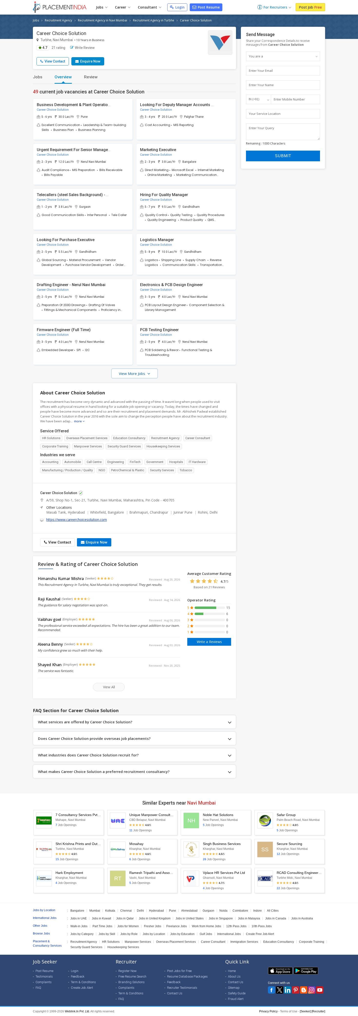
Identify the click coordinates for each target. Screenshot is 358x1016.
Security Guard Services (86, 947)
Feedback (78, 976)
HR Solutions (111, 941)
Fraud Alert (236, 999)
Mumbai (94, 910)
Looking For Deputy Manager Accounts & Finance (184, 104)
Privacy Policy (268, 1011)
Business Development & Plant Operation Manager (82, 104)
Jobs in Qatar (125, 918)
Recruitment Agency (58, 20)
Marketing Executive (158, 149)
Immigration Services (244, 941)
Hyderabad (156, 910)
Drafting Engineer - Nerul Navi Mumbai (71, 284)
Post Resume (208, 7)
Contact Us (174, 993)
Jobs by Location (154, 934)
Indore (257, 910)
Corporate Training (311, 941)
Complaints (44, 982)
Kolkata (110, 910)
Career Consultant (213, 941)
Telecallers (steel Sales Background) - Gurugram (80, 194)
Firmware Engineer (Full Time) (64, 329)
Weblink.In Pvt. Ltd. (77, 1011)
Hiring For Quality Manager (164, 194)
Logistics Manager (157, 239)
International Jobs (229, 934)
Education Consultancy (278, 941)
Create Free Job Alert (260, 934)
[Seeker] (305, 1011)
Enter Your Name (261, 85)
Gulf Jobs (206, 934)
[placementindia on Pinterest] (295, 990)
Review (91, 76)
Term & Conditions (83, 982)
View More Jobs (132, 373)
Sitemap (234, 987)
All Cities (273, 910)
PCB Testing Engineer (159, 329)
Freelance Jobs (176, 926)
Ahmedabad (189, 910)
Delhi (140, 910)
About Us (234, 976)
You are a (256, 56)
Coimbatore (240, 910)
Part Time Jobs (102, 926)
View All (109, 687)
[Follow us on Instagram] (311, 990)
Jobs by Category (82, 934)
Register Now (127, 971)
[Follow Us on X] (279, 990)
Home (232, 971)
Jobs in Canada (275, 918)
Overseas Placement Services (176, 941)
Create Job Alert (82, 987)
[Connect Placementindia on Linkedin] (287, 990)
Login (179, 7)
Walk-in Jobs (78, 926)
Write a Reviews (209, 641)
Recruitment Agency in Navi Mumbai (102, 20)
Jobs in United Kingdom (154, 918)
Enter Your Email (261, 70)
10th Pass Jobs (262, 926)
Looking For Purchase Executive (65, 239)
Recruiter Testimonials (182, 987)
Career (121, 7)
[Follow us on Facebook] (271, 990)
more (78, 421)
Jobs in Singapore (221, 918)
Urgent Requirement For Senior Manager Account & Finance (90, 149)
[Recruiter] (318, 1011)
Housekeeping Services (123, 947)
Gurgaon (208, 910)
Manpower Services (138, 941)
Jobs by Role (129, 934)
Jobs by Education (182, 934)
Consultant (148, 7)
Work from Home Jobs (206, 926)
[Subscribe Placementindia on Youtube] (319, 990)
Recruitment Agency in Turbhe (153, 20)
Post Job (310, 7)
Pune (172, 910)
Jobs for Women (128, 926)
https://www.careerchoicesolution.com (76, 519)
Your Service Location (265, 113)
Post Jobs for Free (179, 971)
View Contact (54, 61)
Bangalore (77, 910)
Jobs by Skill (107, 934)
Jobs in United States (190, 918)
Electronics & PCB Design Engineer (171, 284)
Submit (283, 156)
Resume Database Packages (187, 976)
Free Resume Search (132, 976)
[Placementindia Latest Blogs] (303, 990)
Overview (63, 76)
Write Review (85, 48)
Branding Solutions (131, 982)
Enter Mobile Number (289, 99)
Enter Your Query (261, 128)
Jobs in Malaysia (249, 918)
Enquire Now (89, 61)
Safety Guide (236, 993)
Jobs (100, 7)
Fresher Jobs (152, 926)
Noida (223, 910)
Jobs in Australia (302, 918)
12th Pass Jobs (236, 926)
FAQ (38, 987)
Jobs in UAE (78, 918)
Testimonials (44, 976)
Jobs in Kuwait (101, 918)
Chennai (126, 910)
